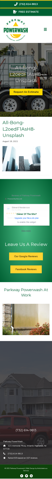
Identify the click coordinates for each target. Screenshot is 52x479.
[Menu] (45, 29)
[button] (9, 322)
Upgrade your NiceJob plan (27, 218)
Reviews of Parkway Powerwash (26, 195)
